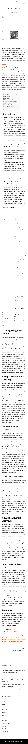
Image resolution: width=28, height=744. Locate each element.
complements (21, 633)
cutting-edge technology (14, 635)
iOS (9, 545)
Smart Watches (11, 629)
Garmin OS (5, 637)
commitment (14, 633)
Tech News (4, 728)
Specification (7, 98)
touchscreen (16, 641)
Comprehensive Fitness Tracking (11, 101)
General (4, 712)
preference (13, 639)
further (22, 635)
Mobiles (4, 718)
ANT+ (3, 633)
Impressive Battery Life (9, 108)
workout (21, 641)
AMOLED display (17, 631)
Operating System (6, 639)
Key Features (7, 96)
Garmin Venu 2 (12, 637)
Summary (6, 109)
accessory (11, 631)
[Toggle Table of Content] (16, 94)
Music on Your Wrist (8, 104)
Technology (5, 731)
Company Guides (6, 707)
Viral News (14, 741)
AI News (4, 701)
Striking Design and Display (10, 99)
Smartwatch (10, 641)
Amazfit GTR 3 (7, 657)
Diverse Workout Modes (9, 103)
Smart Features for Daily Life (10, 106)
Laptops (4, 715)
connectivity (5, 635)
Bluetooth (8, 633)
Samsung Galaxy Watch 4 (18, 649)
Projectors (4, 720)
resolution (19, 639)
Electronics (4, 709)
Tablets (4, 726)
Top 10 (4, 734)
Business (4, 704)
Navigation (19, 637)
